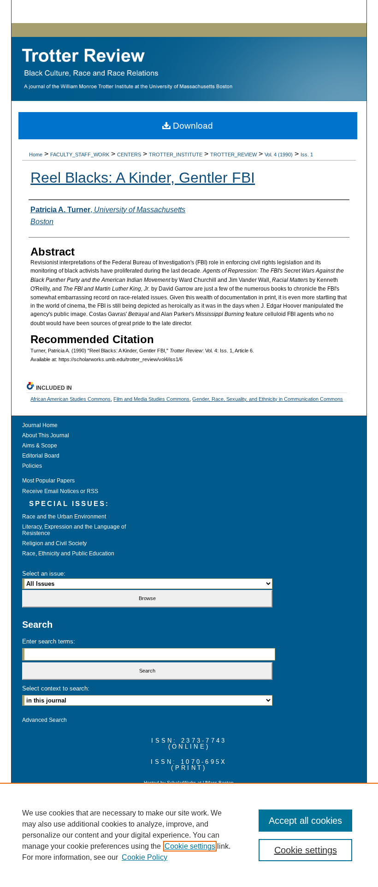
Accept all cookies (305, 821)
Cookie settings (190, 846)
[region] (189, 835)
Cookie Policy (144, 857)
